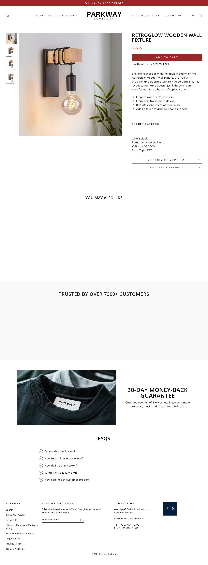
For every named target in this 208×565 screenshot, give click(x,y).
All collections (62, 15)
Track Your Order (144, 15)
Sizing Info (11, 519)
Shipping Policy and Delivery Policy (22, 526)
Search (9, 509)
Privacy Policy (14, 543)
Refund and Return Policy (20, 533)
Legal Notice (13, 538)
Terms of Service (15, 548)
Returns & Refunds (167, 167)
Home (40, 15)
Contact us (173, 15)
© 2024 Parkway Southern (104, 554)
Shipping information (167, 159)
